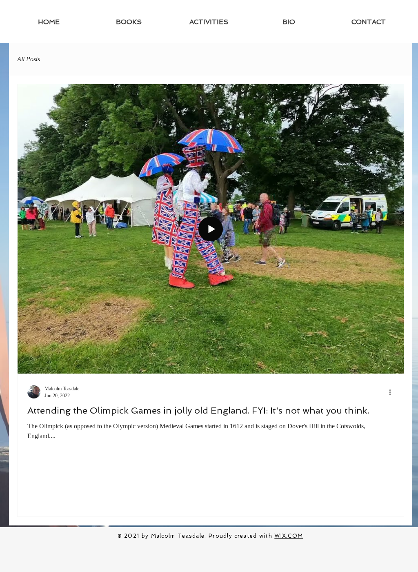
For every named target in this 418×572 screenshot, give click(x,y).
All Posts (28, 59)
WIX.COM (288, 536)
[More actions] (393, 392)
